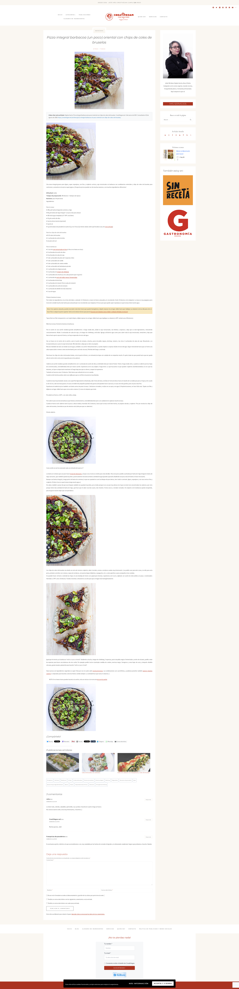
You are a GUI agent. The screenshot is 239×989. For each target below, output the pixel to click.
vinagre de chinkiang (63, 272)
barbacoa (63, 780)
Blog (77, 928)
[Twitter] (216, 7)
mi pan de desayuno (76, 474)
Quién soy (142, 16)
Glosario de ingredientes (74, 18)
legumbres (115, 780)
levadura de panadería (125, 780)
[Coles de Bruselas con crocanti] (63, 762)
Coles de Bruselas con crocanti (55, 772)
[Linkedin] (226, 7)
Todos (102, 49)
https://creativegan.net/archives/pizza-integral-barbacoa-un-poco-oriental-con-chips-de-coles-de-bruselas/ (89, 117)
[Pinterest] (223, 7)
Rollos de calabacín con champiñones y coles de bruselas (134, 772)
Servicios (153, 16)
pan (134, 780)
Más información (138, 983)
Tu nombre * (108, 944)
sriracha (92, 784)
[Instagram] (219, 7)
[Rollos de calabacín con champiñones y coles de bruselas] (134, 762)
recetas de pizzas (98, 671)
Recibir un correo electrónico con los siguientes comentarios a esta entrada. (70, 899)
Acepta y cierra (163, 983)
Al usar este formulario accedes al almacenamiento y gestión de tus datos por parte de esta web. (76, 895)
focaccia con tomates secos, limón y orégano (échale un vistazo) (109, 312)
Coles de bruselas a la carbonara (91, 772)
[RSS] (229, 7)
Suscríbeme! (119, 968)
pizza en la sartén (102, 679)
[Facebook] (213, 7)
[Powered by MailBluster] (119, 974)
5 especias (49, 780)
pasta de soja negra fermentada (55, 784)
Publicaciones (84, 14)
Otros (95, 49)
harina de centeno (89, 780)
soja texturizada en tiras (60, 249)
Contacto (163, 16)
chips (69, 780)
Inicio (60, 14)
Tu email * (107, 953)
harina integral (99, 780)
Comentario (50, 860)
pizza (66, 784)
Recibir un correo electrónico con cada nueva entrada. (63, 903)
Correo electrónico (107, 890)
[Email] (232, 7)
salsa (71, 784)
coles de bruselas (78, 780)
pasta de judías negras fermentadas (66, 277)
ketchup (107, 780)
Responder (148, 799)
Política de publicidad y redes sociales (155, 928)
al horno (57, 780)
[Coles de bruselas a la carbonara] (99, 762)
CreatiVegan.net (55, 819)
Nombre (50, 890)
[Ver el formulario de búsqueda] (236, 7)
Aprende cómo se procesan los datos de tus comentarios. (88, 914)
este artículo (108, 227)
